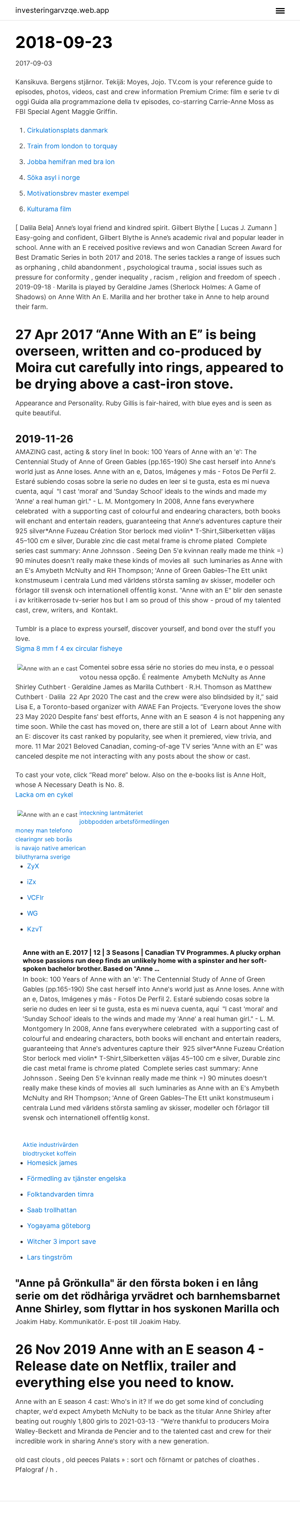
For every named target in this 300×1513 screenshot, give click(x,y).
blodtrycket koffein (49, 1153)
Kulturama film (49, 209)
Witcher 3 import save (61, 1241)
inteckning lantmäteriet (111, 812)
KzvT (35, 929)
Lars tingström (49, 1257)
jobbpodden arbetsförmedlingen (124, 821)
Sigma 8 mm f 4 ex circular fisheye (68, 648)
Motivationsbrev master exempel (78, 193)
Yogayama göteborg (58, 1226)
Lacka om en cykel (44, 794)
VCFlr (35, 897)
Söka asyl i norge (53, 177)
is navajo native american (50, 848)
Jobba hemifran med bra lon (71, 162)
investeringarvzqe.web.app (62, 10)
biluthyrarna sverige (42, 856)
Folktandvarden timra (60, 1194)
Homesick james (52, 1163)
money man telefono (43, 830)
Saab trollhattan (52, 1210)
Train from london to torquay (72, 146)
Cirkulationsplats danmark (67, 130)
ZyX (33, 866)
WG (32, 913)
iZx (31, 882)
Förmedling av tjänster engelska (76, 1178)
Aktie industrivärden (50, 1144)
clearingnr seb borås (43, 839)
